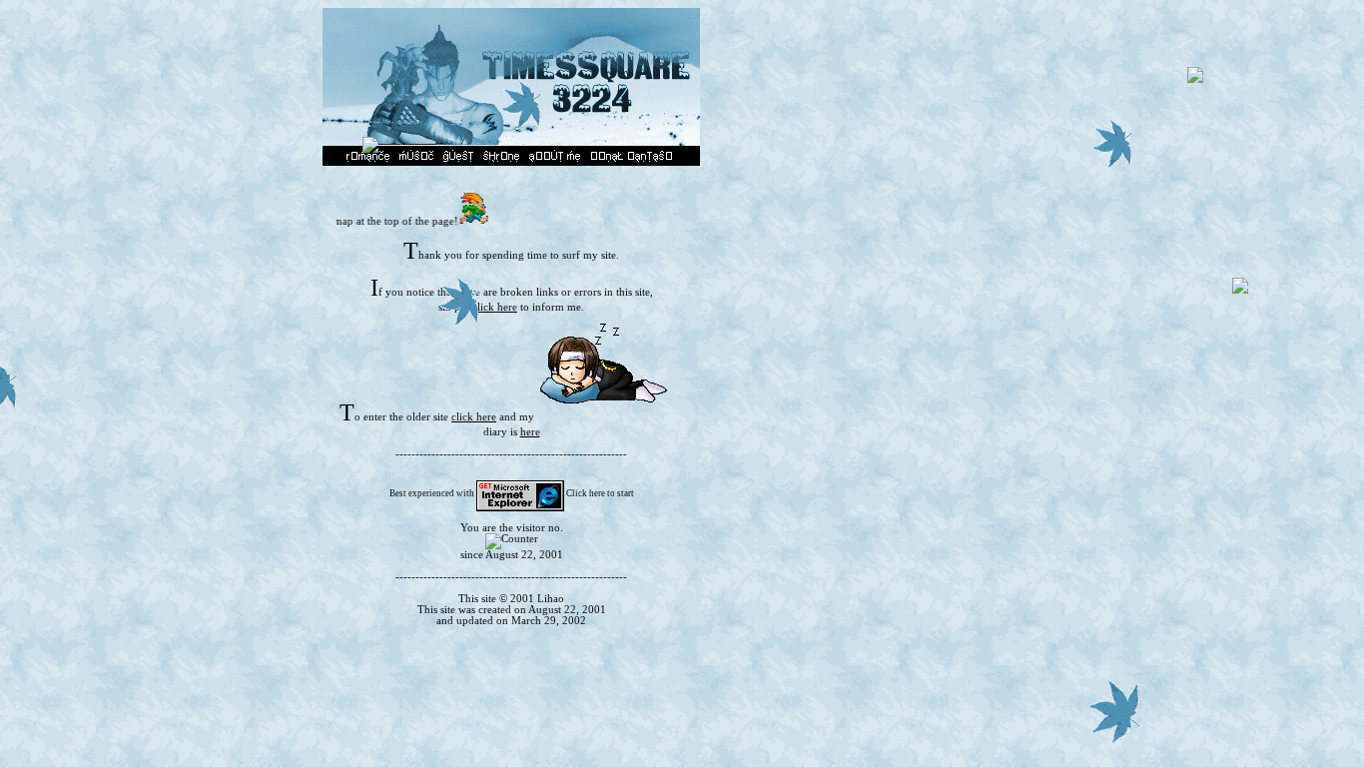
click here (494, 307)
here (530, 431)
